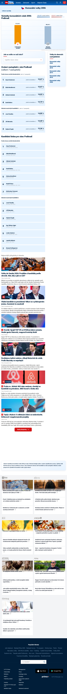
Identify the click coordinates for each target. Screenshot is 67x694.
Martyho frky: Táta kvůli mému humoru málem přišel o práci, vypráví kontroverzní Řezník (49, 572)
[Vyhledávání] (57, 2)
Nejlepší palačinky (34, 656)
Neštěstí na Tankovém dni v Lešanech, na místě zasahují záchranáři (16, 508)
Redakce (21, 684)
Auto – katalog (34, 651)
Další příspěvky (22, 429)
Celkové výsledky (6, 10)
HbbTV (5, 676)
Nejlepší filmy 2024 (19, 648)
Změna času (48, 648)
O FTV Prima (7, 669)
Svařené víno (8, 653)
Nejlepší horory (30, 648)
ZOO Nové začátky (23, 651)
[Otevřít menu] (2, 3)
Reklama (6, 674)
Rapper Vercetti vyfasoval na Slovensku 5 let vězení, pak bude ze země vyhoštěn (49, 581)
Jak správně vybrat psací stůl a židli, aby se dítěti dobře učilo (16, 612)
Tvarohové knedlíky (22, 656)
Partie (55, 648)
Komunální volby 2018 (55, 67)
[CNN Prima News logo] (9, 2)
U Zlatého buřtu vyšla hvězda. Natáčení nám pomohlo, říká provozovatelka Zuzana (47, 500)
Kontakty (21, 676)
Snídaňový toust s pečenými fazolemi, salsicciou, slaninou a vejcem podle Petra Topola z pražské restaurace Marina (48, 541)
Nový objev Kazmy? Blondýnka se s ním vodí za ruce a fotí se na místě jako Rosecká (49, 589)
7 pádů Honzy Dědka (46, 651)
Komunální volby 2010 (55, 76)
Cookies (6, 682)
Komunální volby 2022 (55, 62)
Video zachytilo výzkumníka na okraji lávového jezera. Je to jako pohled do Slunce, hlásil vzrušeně (17, 549)
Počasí (60, 648)
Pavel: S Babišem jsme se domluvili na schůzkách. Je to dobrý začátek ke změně (17, 500)
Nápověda (21, 682)
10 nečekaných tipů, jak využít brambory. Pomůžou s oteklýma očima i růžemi (17, 621)
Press (20, 671)
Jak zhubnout (9, 648)
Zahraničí (26, 3)
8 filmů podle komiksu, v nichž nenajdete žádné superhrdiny (16, 581)
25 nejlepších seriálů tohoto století (13, 571)
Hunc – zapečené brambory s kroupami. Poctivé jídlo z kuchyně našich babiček (48, 549)
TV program (40, 648)
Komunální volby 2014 (55, 71)
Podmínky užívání (8, 678)
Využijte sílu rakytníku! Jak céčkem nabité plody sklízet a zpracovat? (16, 629)
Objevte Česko (42, 3)
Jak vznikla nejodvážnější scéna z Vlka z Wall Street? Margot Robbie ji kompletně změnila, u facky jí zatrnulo (17, 590)
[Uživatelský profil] (60, 2)
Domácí (18, 3)
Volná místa (7, 671)
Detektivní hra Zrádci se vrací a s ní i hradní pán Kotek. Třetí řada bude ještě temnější (48, 491)
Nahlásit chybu (7, 688)
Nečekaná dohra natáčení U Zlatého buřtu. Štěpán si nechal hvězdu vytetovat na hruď (49, 508)
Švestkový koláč (46, 656)
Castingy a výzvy (23, 674)
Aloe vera (31, 653)
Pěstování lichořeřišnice (43, 653)
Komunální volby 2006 (55, 81)
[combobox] (22, 60)
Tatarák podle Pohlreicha (20, 653)
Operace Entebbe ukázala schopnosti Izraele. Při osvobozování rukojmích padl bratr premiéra (16, 540)
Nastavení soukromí (24, 688)
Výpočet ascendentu (57, 653)
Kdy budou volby (12, 651)
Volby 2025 (56, 651)
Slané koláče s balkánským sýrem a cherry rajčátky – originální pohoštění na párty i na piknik (49, 532)
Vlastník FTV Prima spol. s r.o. (10, 685)
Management (22, 669)
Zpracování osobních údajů (24, 679)
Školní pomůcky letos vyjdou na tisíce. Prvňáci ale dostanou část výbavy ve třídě (16, 491)
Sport (33, 3)
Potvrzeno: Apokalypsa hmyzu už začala (14, 531)
